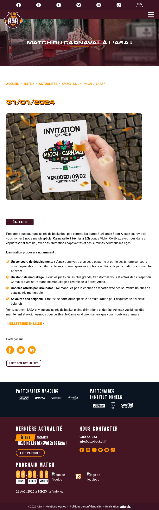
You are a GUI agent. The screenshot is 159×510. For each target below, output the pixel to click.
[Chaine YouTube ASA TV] (58, 5)
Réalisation (112, 506)
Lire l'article (30, 453)
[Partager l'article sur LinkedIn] (32, 350)
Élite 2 (28, 84)
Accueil (12, 84)
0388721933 (88, 437)
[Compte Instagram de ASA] (38, 5)
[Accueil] (13, 20)
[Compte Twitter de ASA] (78, 5)
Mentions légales (56, 506)
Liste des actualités (24, 363)
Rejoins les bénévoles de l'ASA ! (42, 443)
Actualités (48, 84)
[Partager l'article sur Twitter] (21, 350)
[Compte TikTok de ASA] (119, 5)
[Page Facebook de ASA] (18, 5)
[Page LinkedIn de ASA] (98, 5)
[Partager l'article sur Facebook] (10, 350)
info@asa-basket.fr (93, 441)
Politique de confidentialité (85, 506)
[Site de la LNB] (140, 5)
